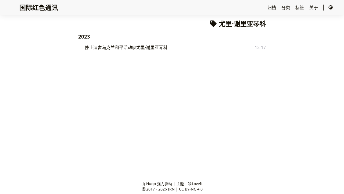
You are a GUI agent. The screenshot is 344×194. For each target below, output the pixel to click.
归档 (272, 8)
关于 (314, 8)
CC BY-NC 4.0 (191, 189)
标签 (300, 8)
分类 (286, 8)
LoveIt (197, 183)
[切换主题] (330, 8)
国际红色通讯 (38, 7)
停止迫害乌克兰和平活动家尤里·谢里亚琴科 (126, 47)
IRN (171, 189)
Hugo (151, 183)
